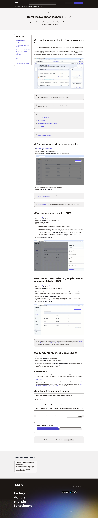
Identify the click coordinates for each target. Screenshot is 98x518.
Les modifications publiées (44, 204)
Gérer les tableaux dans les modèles (76, 416)
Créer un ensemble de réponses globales (22, 46)
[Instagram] (80, 486)
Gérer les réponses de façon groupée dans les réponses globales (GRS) (21, 53)
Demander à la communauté (71, 429)
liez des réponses (69, 95)
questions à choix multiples (44, 196)
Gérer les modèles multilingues (52, 415)
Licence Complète (41, 126)
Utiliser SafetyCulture (20, 6)
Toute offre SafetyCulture (43, 117)
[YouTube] (73, 486)
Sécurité (82, 511)
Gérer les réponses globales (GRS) (23, 49)
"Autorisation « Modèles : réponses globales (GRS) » (48, 123)
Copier (53, 156)
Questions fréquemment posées (22, 63)
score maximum (39, 379)
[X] (74, 486)
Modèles (26, 6)
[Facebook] (78, 486)
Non (71, 439)
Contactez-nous (48, 429)
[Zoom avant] (38, 157)
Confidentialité (55, 511)
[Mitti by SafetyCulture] (17, 3)
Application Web (41, 120)
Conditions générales (69, 511)
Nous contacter (78, 3)
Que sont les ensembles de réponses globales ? (22, 39)
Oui (65, 439)
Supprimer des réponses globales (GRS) (23, 57)
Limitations (18, 61)
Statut (30, 511)
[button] (42, 3)
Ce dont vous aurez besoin (21, 42)
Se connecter (70, 3)
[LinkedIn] (76, 486)
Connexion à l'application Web (43, 217)
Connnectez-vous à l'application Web (44, 148)
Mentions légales (41, 511)
